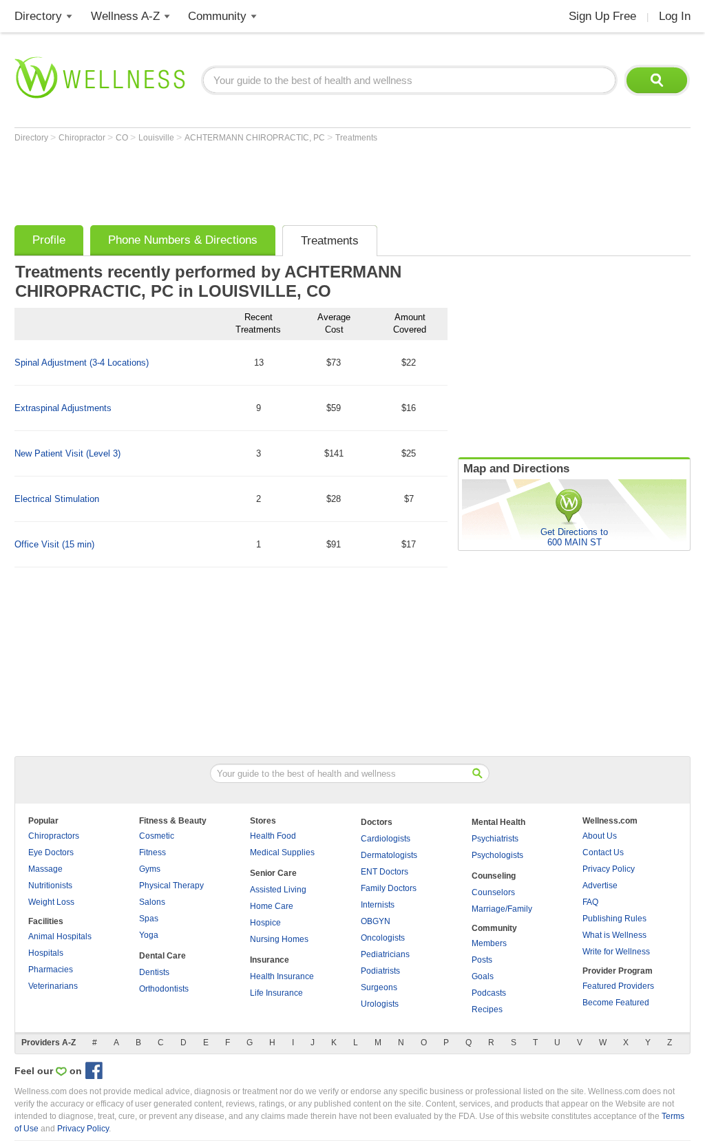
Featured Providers (618, 986)
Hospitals (45, 953)
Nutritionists (50, 885)
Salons (152, 902)
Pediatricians (385, 954)
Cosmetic (156, 836)
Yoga (148, 935)
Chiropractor (83, 138)
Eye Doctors (51, 852)
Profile (48, 240)
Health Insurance (282, 976)
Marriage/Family (502, 909)
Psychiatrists (495, 839)
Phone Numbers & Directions (182, 240)
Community (217, 16)
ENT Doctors (384, 872)
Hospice (265, 923)
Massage (45, 869)
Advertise (600, 885)
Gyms (149, 869)
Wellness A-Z (125, 16)
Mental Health (498, 822)
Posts (482, 960)
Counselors (493, 892)
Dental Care (162, 956)
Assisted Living (278, 889)
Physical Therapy (171, 885)
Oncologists (383, 938)
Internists (377, 905)
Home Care (271, 906)
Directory (38, 16)
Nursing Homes (279, 939)
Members (489, 943)
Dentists (154, 972)
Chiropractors (53, 836)
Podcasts (489, 993)
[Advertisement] (265, 180)
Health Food (273, 836)
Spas (148, 918)
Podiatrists (380, 971)
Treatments (356, 138)
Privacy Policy (608, 869)
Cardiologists (385, 839)
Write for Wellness (616, 951)
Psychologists (497, 855)
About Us (599, 836)
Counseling (494, 876)
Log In (675, 16)
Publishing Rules (614, 918)
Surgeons (379, 987)
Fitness (152, 852)
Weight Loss (51, 902)
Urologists (380, 1004)
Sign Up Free (602, 16)
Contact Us (603, 852)
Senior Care (273, 873)
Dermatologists (389, 855)
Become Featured (615, 1002)
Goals (483, 976)
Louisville (157, 138)
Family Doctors (389, 888)
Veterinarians (53, 986)
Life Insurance (276, 993)
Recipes (487, 1009)
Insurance (269, 960)
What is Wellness (614, 935)
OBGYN (375, 921)
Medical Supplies (282, 852)
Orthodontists (164, 989)
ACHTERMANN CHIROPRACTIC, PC (256, 138)
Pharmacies (50, 969)
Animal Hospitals (60, 936)
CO (123, 138)
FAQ (590, 902)
